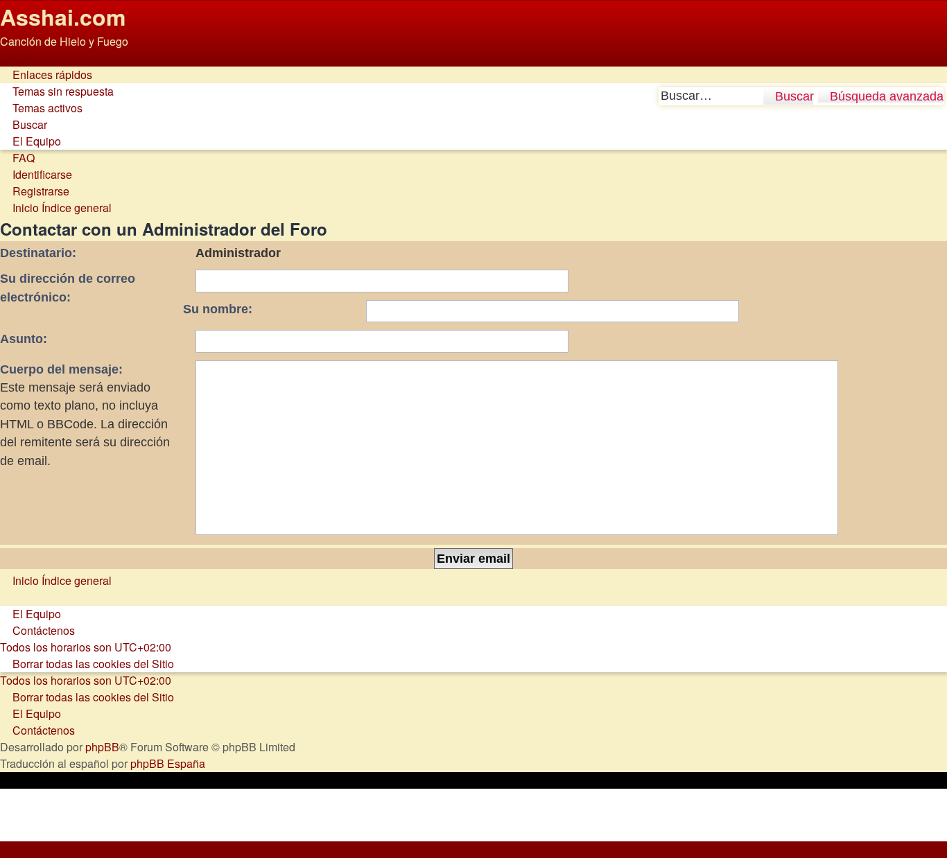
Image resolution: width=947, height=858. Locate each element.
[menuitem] (57, 91)
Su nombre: (217, 309)
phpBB (102, 747)
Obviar (16, 58)
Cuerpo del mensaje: (61, 369)
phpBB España (167, 763)
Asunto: (23, 339)
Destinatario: (38, 253)
